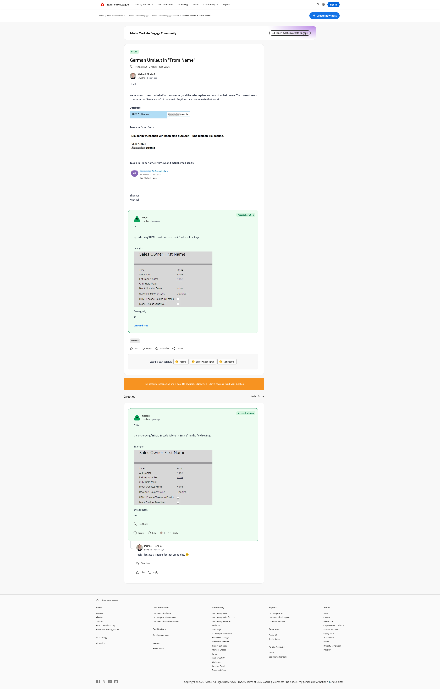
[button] (324, 15)
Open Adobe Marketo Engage (292, 33)
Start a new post (216, 383)
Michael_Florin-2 (146, 74)
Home (101, 15)
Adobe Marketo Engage (138, 15)
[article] (193, 474)
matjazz (146, 217)
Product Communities (116, 15)
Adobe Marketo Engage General (165, 15)
